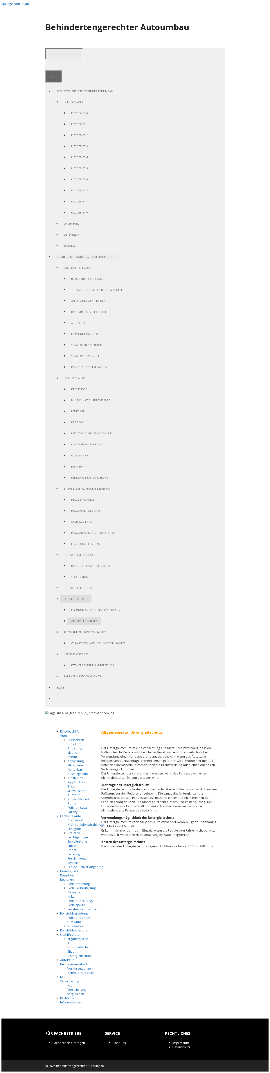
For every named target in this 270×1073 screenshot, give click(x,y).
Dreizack (77, 422)
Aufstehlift (79, 323)
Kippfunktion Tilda (84, 334)
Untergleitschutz (84, 621)
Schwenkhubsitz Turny (87, 356)
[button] (115, 91)
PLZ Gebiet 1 (79, 124)
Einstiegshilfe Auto (77, 267)
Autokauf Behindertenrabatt (85, 632)
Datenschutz (181, 1047)
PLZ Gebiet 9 (79, 212)
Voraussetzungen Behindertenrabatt (98, 643)
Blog (60, 687)
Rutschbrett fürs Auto (88, 278)
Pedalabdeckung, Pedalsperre (92, 532)
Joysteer (77, 466)
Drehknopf (79, 389)
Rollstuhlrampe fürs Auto (90, 566)
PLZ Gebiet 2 (79, 135)
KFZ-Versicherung (76, 654)
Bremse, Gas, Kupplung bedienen (87, 488)
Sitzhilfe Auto (74, 599)
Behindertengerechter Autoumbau (117, 27)
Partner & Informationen (82, 676)
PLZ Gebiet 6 (79, 179)
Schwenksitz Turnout (86, 345)
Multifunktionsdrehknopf (90, 400)
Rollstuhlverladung (79, 555)
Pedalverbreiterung (85, 510)
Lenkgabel (78, 411)
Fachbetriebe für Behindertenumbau (84, 91)
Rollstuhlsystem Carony (89, 367)
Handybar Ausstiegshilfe (89, 312)
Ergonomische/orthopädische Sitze (96, 610)
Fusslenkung (80, 455)
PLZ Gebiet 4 (79, 157)
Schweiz (69, 245)
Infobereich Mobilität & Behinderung (85, 257)
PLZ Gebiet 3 (79, 146)
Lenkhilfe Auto (74, 378)
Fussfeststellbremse (86, 544)
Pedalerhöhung (82, 499)
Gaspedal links (81, 521)
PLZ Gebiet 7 (79, 190)
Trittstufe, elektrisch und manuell (97, 290)
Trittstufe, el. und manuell (74, 752)
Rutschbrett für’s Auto (75, 742)
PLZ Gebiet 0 (79, 113)
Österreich (71, 234)
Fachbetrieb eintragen (69, 1043)
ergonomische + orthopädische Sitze (78, 945)
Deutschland (73, 102)
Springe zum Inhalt (15, 3)
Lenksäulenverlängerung (89, 477)
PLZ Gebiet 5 (79, 168)
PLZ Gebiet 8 (79, 201)
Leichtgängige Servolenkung (92, 433)
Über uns (119, 1043)
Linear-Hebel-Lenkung (86, 444)
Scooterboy (79, 577)
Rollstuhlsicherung (78, 588)
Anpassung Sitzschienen (88, 301)
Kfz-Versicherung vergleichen (92, 665)
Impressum (180, 1043)
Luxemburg (72, 223)
